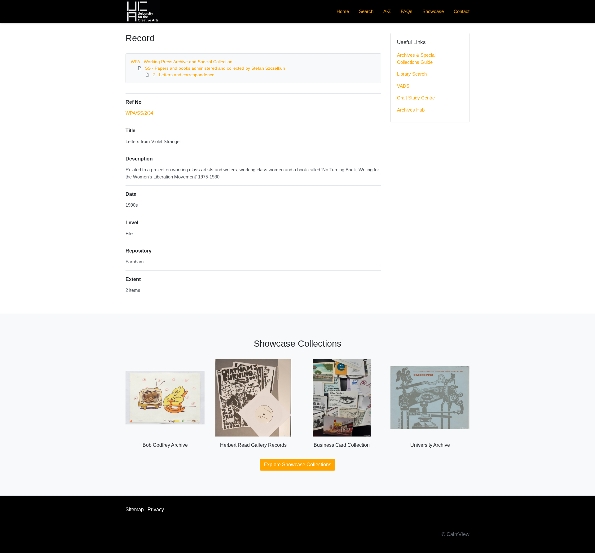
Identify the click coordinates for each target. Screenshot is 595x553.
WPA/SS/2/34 (139, 113)
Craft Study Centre (416, 97)
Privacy (156, 509)
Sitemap (135, 509)
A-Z (387, 11)
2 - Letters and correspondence (183, 74)
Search (366, 11)
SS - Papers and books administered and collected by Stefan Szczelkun (215, 68)
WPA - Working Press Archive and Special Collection (181, 61)
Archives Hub (411, 109)
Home (343, 11)
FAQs (406, 11)
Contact (461, 11)
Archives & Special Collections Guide (416, 58)
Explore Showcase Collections (297, 464)
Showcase (433, 11)
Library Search (412, 74)
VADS (403, 86)
